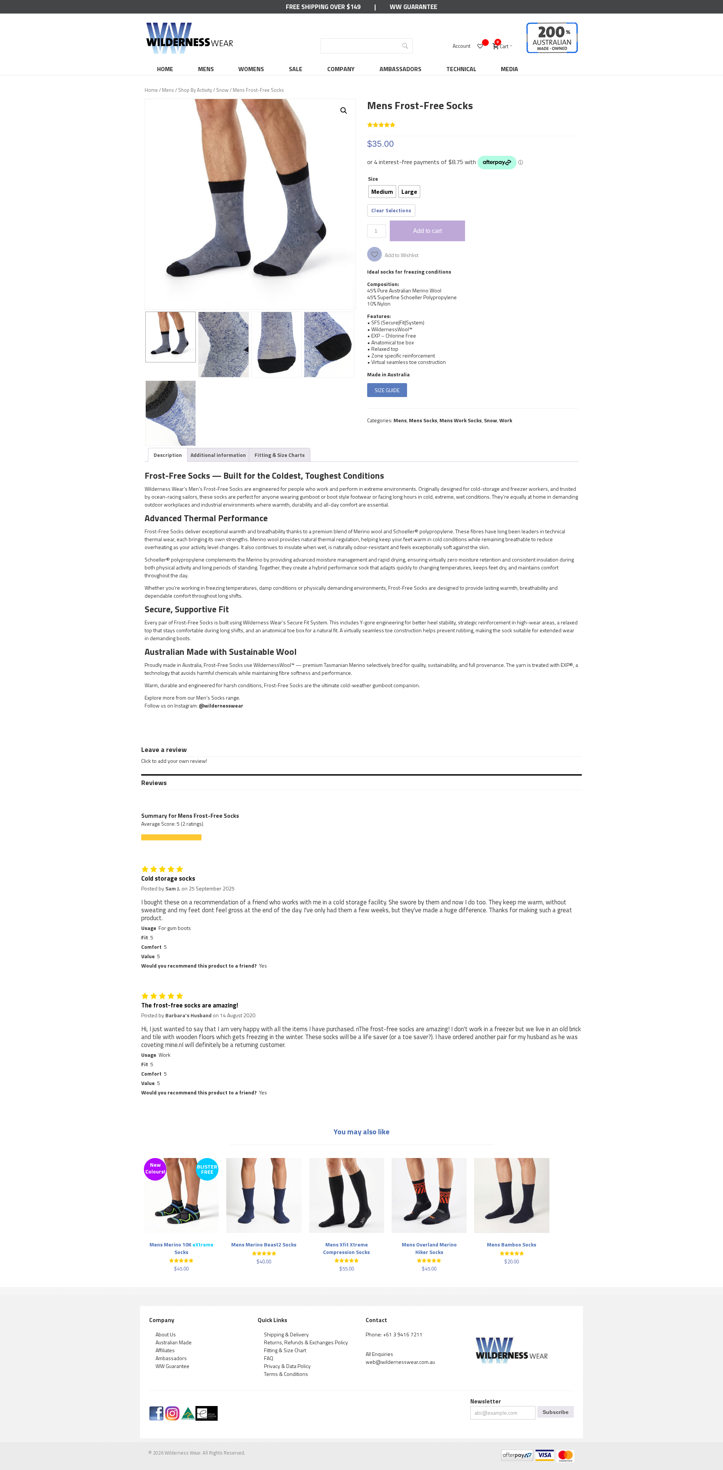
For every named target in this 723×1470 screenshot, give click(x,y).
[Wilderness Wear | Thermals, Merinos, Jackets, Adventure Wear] (190, 25)
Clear (377, 210)
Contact (376, 1320)
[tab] (168, 455)
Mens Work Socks (460, 420)
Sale (295, 68)
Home (165, 68)
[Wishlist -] (481, 46)
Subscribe (556, 1412)
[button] (344, 110)
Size (373, 179)
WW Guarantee (413, 7)
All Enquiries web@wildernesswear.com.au (400, 1358)
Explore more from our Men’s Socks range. (192, 698)
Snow (222, 90)
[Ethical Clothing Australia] (206, 1410)
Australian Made (174, 1342)
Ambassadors (400, 68)
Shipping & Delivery (286, 1334)
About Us (166, 1334)
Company (341, 68)
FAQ (268, 1358)
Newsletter (485, 1401)
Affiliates (165, 1350)
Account (461, 46)
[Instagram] (172, 1410)
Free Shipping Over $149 (323, 7)
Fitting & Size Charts (280, 455)
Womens (251, 68)
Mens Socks (423, 420)
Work (505, 420)
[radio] (382, 192)
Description (168, 455)
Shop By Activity (195, 90)
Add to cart (427, 230)
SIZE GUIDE (387, 390)
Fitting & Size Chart (285, 1350)
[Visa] (544, 1454)
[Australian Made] (188, 1410)
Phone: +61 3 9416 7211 (394, 1334)
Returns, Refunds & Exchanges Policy (306, 1342)
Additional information (218, 455)
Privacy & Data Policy (287, 1366)
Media (509, 68)
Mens (206, 68)
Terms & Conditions (286, 1374)
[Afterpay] (516, 1454)
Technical (461, 68)
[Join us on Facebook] (156, 1410)
